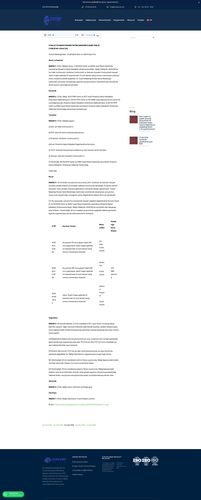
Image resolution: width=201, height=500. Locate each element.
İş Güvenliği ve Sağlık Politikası (82, 470)
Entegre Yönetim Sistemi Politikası (84, 466)
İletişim (141, 20)
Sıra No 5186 (91, 425)
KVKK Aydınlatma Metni (80, 462)
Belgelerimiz (119, 20)
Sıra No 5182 (47, 425)
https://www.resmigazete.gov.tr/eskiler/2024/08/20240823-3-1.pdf (82, 405)
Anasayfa (79, 20)
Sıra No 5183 (58, 425)
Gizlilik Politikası (77, 474)
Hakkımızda (91, 20)
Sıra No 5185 (80, 425)
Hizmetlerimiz (105, 20)
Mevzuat (131, 20)
